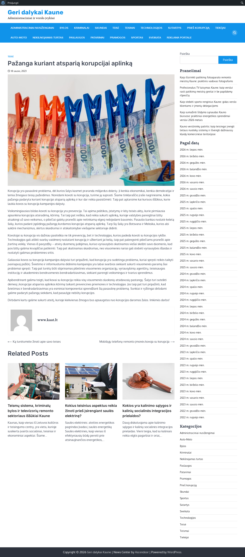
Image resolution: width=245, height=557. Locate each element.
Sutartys (174, 27)
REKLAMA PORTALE (179, 37)
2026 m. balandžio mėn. (193, 169)
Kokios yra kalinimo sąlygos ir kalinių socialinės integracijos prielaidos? (147, 411)
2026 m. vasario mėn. (192, 182)
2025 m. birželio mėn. (192, 234)
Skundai (101, 27)
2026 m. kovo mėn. (190, 175)
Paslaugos (77, 37)
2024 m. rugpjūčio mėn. (193, 299)
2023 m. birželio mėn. (192, 384)
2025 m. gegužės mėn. (193, 241)
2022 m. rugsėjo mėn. (192, 417)
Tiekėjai (220, 27)
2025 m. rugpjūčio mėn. (193, 221)
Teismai (130, 27)
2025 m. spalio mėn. (191, 208)
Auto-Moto (19, 37)
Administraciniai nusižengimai (32, 27)
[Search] (234, 32)
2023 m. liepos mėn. (191, 378)
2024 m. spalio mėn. (191, 286)
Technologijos (151, 27)
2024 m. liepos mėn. (191, 306)
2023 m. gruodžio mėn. (193, 345)
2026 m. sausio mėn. (192, 188)
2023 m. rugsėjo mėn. (192, 365)
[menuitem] (3, 3)
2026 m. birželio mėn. (192, 156)
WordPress (174, 552)
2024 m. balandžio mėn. (193, 326)
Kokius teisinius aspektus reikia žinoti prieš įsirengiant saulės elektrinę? (91, 411)
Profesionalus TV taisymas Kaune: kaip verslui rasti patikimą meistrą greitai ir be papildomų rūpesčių (206, 91)
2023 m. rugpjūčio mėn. (193, 371)
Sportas (137, 37)
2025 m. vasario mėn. (192, 260)
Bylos (64, 27)
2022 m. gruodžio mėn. (193, 410)
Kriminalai (81, 27)
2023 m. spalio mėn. (191, 358)
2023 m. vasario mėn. (192, 397)
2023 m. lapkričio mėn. (193, 352)
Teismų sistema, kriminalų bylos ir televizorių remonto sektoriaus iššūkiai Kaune (30, 411)
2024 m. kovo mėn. (190, 332)
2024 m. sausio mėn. (192, 338)
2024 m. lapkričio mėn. (193, 280)
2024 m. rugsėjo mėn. (192, 293)
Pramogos (117, 37)
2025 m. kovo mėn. (190, 254)
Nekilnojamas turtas (48, 37)
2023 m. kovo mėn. (190, 391)
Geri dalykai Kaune (35, 12)
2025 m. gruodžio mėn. (193, 195)
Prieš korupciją (198, 27)
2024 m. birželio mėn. (192, 312)
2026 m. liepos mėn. (191, 149)
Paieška (185, 54)
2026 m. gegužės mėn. (193, 162)
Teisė (115, 27)
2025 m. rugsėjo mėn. (192, 215)
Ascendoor (142, 552)
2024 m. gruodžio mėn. (193, 273)
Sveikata (155, 37)
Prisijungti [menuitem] (13, 2)
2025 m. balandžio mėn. (193, 247)
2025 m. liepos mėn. (191, 227)
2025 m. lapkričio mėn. (193, 201)
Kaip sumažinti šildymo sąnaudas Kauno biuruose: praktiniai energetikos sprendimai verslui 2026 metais (205, 116)
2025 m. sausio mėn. (192, 267)
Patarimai (97, 37)
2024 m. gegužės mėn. (193, 319)
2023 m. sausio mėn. (192, 404)
